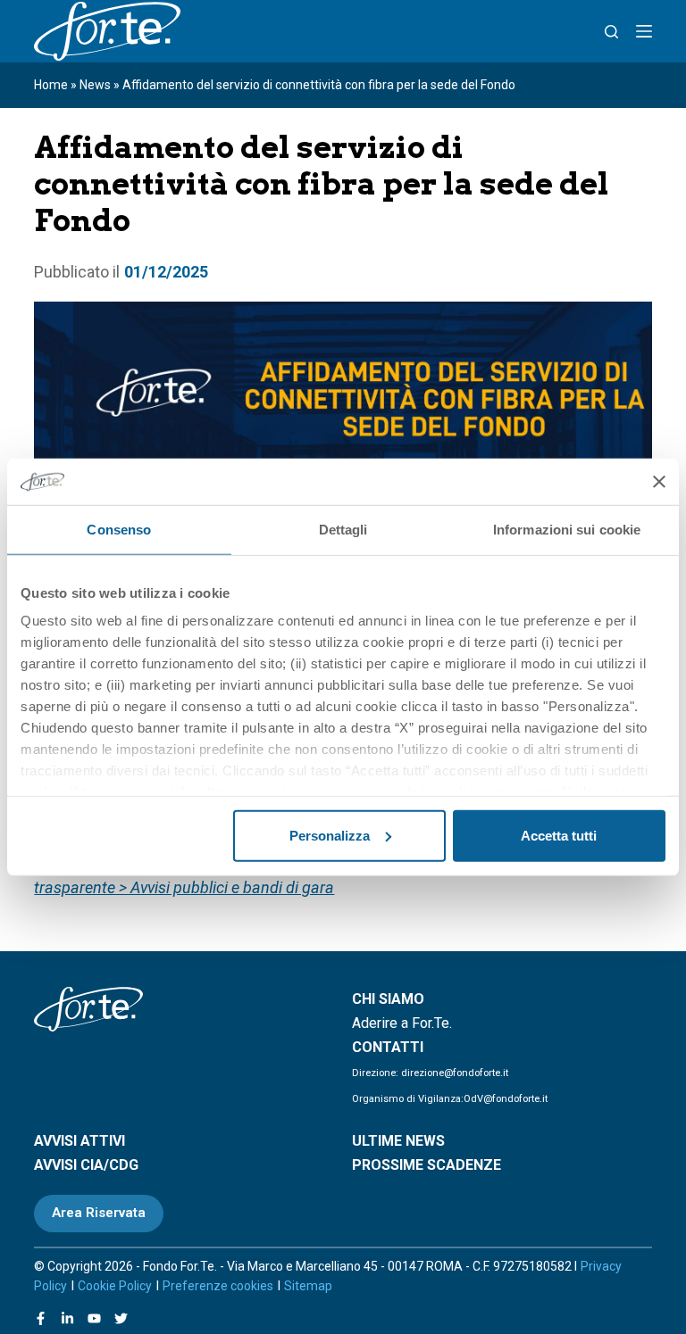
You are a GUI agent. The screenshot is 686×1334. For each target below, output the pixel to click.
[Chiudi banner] (659, 481)
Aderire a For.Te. (402, 1023)
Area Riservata (99, 1213)
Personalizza (329, 835)
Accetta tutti (559, 835)
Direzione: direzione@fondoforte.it (430, 1073)
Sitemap (308, 1286)
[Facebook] (40, 1318)
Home (51, 85)
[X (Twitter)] (121, 1318)
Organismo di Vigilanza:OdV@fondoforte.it (450, 1099)
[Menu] (644, 31)
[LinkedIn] (67, 1318)
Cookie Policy (115, 1286)
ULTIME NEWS (398, 1140)
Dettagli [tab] (343, 529)
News (95, 85)
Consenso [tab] (119, 529)
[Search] (611, 31)
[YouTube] (94, 1318)
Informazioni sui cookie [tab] (566, 529)
